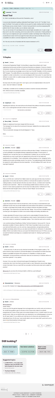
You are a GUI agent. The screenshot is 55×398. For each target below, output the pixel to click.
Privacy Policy (16, 394)
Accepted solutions (28, 351)
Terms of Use (25, 394)
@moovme (6, 271)
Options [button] (51, 8)
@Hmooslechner (7, 304)
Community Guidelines (36, 394)
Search (43, 2)
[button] (39, 50)
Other (5, 49)
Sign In (52, 2)
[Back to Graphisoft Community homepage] (9, 2)
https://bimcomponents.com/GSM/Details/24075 (30, 286)
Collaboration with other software (12, 372)
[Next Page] (31, 334)
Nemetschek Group (35, 396)
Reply (49, 50)
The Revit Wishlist (10, 371)
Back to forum (8, 351)
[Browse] (3, 2)
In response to (10, 118)
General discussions (9, 368)
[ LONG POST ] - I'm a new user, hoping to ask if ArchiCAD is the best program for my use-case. (14, 364)
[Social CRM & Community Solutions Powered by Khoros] (4, 389)
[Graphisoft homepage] (48, 385)
